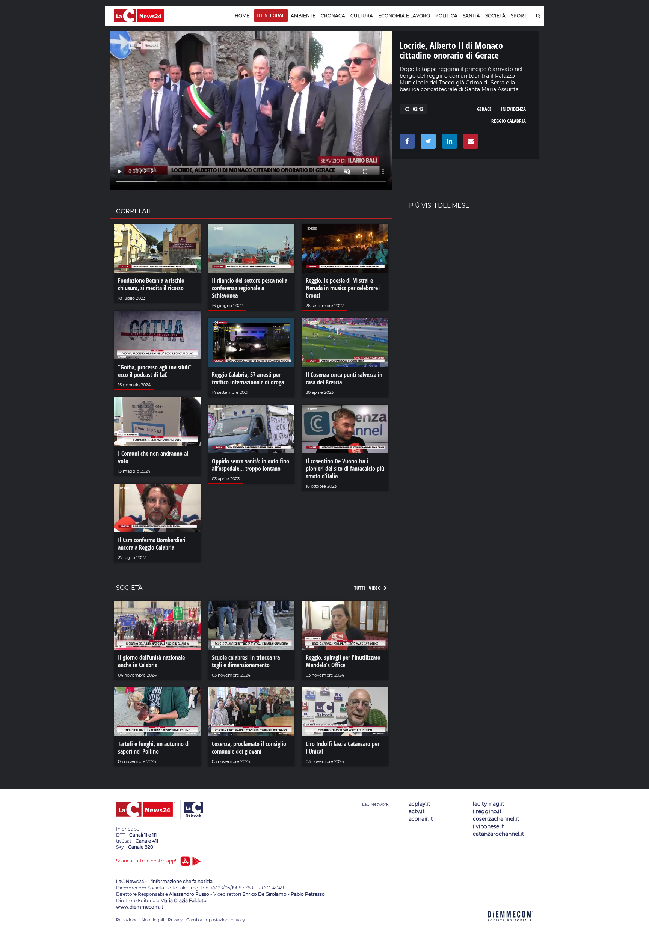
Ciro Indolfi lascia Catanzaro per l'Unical (342, 747)
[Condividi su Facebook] (406, 143)
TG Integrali (271, 15)
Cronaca (333, 15)
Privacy (175, 919)
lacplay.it (418, 803)
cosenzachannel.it (496, 818)
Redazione (127, 919)
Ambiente (303, 15)
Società (495, 15)
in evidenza (513, 109)
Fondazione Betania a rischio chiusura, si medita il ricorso (151, 284)
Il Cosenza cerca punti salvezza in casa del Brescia (344, 378)
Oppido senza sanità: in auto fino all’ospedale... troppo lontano (250, 465)
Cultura (361, 15)
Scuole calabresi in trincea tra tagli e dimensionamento (246, 661)
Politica (446, 15)
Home (242, 15)
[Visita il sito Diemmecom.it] (510, 925)
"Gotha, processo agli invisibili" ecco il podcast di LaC (155, 371)
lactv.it (416, 811)
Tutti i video (368, 588)
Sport (519, 15)
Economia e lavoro (404, 15)
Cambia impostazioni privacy (215, 919)
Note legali (153, 919)
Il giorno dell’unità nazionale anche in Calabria (151, 661)
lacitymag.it (488, 803)
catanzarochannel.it (498, 834)
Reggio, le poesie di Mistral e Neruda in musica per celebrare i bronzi (343, 288)
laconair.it (420, 818)
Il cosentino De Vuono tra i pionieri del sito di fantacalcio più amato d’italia (345, 468)
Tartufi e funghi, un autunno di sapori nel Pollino (154, 747)
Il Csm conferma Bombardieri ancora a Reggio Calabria (152, 544)
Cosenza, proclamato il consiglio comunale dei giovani (249, 747)
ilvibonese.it (488, 826)
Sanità (471, 15)
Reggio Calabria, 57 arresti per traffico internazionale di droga (248, 378)
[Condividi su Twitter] (427, 143)
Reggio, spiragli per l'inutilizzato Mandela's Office (343, 661)
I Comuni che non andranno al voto (153, 457)
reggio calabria (508, 121)
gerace (484, 109)
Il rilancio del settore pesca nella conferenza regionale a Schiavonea (249, 288)
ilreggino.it (487, 811)
